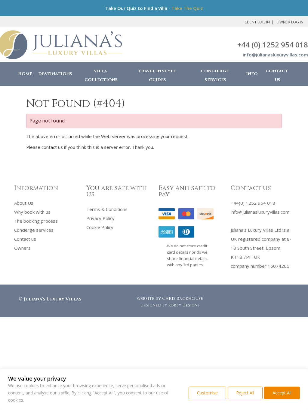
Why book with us (32, 212)
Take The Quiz (187, 8)
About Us (23, 203)
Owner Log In (289, 22)
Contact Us (277, 75)
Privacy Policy (100, 218)
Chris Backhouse (182, 298)
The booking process (36, 221)
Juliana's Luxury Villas (52, 299)
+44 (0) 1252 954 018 (272, 45)
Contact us (25, 239)
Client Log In (257, 22)
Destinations (55, 74)
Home (25, 74)
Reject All (245, 393)
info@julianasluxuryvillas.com (275, 55)
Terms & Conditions (107, 209)
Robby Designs (184, 305)
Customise (207, 393)
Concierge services (34, 230)
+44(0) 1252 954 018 (253, 203)
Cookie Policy (99, 227)
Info (252, 74)
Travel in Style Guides (157, 75)
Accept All (282, 393)
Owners (22, 248)
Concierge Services (215, 75)
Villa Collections (101, 75)
